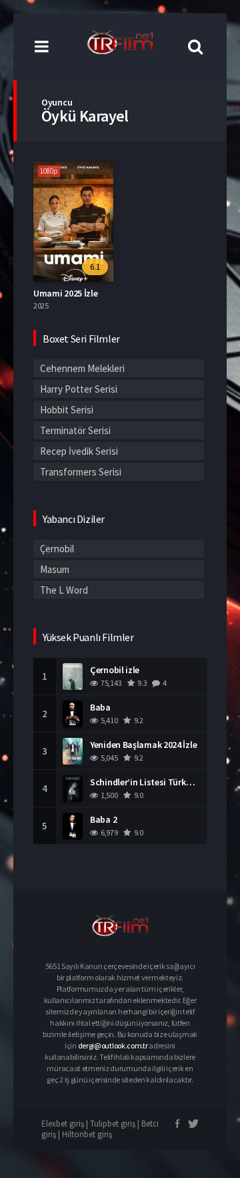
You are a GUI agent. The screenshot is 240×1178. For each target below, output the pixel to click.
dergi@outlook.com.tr (113, 1045)
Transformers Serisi (80, 471)
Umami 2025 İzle (65, 293)
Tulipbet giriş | (115, 1123)
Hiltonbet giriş (87, 1134)
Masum (54, 569)
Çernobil (57, 548)
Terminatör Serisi (75, 430)
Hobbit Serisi (66, 409)
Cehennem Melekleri (82, 368)
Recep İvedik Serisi (79, 451)
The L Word (64, 590)
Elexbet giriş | (65, 1123)
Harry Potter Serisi (78, 389)
